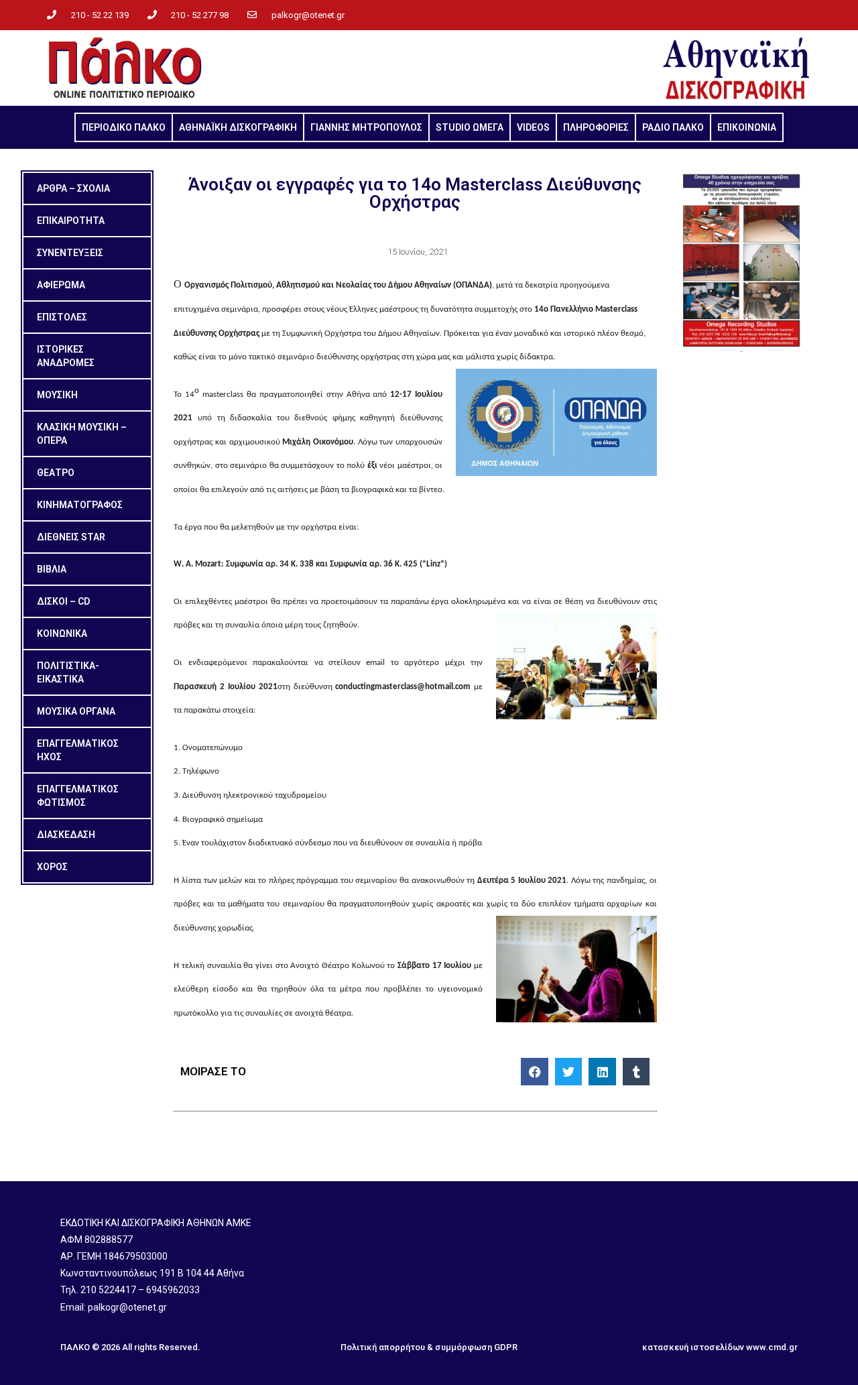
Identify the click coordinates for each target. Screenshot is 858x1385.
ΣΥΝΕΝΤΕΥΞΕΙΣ (70, 252)
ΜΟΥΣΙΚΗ (57, 394)
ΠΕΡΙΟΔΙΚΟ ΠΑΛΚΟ (124, 127)
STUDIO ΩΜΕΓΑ (469, 127)
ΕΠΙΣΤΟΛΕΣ (62, 317)
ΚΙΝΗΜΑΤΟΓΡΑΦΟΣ (80, 504)
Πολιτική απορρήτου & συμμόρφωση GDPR (429, 1347)
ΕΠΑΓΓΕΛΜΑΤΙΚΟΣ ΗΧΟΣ (78, 750)
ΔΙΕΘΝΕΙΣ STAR (71, 537)
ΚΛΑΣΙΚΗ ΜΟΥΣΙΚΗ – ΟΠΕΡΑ (82, 434)
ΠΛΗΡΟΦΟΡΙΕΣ (596, 127)
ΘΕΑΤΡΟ (55, 472)
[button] (534, 1071)
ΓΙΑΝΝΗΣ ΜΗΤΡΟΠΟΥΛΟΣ (366, 127)
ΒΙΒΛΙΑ (51, 569)
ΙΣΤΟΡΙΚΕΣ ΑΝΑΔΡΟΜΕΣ (66, 356)
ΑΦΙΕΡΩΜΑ (61, 285)
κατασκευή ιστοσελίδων (693, 1347)
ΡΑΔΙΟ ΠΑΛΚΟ (673, 127)
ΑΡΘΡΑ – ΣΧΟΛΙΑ (73, 188)
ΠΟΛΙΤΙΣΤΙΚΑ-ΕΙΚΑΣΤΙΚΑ (68, 672)
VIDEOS (533, 127)
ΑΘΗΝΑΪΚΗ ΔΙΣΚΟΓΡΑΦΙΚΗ (238, 127)
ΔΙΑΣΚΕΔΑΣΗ (66, 834)
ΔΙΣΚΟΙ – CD (63, 601)
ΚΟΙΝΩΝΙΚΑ (62, 633)
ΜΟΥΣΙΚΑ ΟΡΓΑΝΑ (76, 711)
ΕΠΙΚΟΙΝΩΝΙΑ (746, 127)
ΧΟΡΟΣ (52, 866)
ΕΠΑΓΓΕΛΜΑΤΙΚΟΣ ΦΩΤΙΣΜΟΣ (78, 796)
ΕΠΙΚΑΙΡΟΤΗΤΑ (71, 220)
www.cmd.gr (772, 1347)
